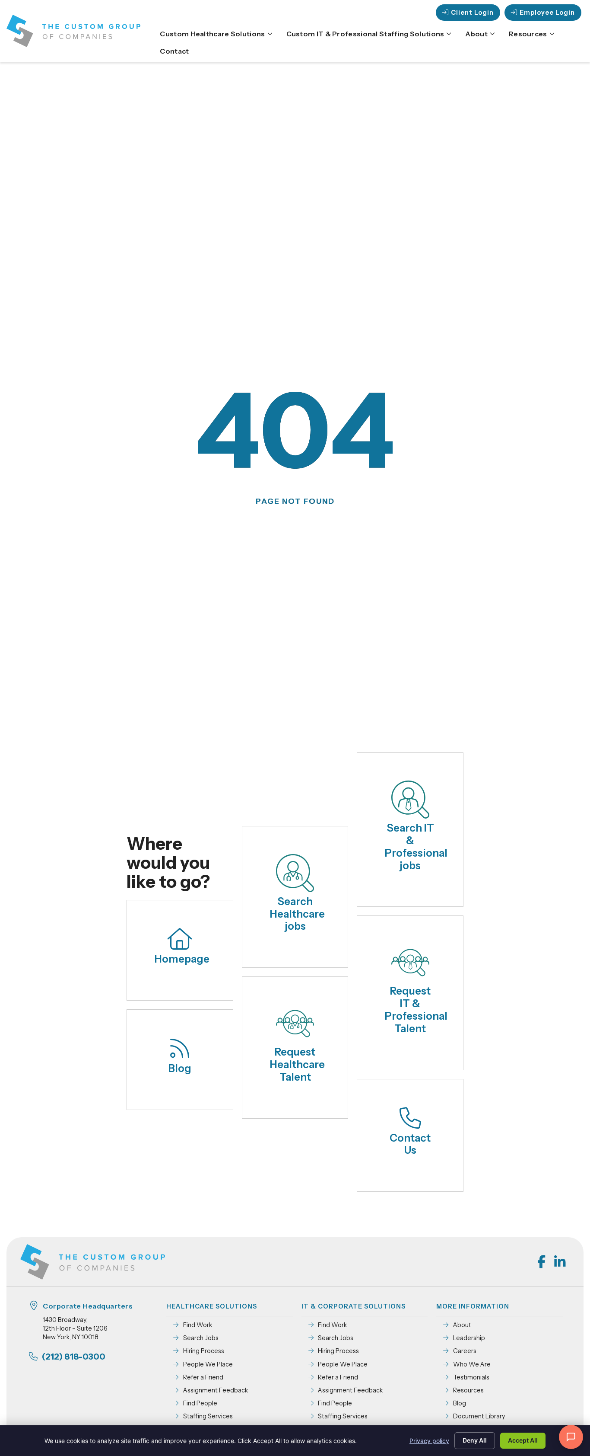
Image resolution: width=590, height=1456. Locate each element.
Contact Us (410, 1144)
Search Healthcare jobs (297, 914)
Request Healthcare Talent (297, 1064)
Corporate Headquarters (88, 1306)
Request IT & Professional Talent (416, 1009)
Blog (179, 1068)
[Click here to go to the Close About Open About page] (492, 34)
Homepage (182, 959)
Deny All (475, 1440)
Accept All (523, 1440)
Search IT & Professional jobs (416, 846)
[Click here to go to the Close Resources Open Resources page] (552, 34)
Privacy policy (429, 1440)
